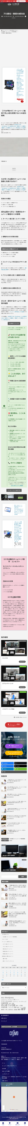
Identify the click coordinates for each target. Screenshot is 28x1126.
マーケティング (22, 1001)
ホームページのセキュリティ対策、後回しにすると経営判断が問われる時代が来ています (16, 802)
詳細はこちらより (21, 1)
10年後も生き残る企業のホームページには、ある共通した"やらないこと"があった (16, 809)
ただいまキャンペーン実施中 (17, 485)
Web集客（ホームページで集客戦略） (18, 838)
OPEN (14, 170)
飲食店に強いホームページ (8, 953)
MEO (2, 998)
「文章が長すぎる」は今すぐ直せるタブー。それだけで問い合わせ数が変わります (16, 780)
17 (3, 974)
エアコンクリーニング (7, 683)
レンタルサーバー (6, 1074)
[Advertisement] (14, 49)
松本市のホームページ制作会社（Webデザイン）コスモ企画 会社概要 (14, 1077)
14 (17, 972)
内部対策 (4, 1003)
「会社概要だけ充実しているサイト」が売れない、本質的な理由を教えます (16, 831)
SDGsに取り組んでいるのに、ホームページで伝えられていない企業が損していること (17, 787)
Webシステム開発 (6, 1071)
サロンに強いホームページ (8, 946)
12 (10, 972)
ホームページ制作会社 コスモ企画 (17, 311)
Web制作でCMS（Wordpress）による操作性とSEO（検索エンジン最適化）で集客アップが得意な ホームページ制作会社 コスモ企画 (13, 126)
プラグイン (15, 1001)
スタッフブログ (5, 939)
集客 (19, 1009)
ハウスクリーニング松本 (8, 709)
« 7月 (2, 980)
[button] (20, 717)
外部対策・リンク (7, 1007)
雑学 (11, 840)
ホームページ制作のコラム (7, 941)
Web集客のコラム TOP (14, 323)
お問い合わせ (4, 1018)
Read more (22, 661)
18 (6, 974)
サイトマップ (4, 1021)
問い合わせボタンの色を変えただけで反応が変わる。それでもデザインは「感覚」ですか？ (16, 816)
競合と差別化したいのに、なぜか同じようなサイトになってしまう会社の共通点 (16, 795)
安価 (15, 1007)
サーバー (17, 999)
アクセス (9, 1124)
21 (17, 974)
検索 (22, 877)
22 (21, 974)
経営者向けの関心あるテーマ (7, 956)
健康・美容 (5, 958)
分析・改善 (11, 1003)
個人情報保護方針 (5, 1015)
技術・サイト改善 (21, 1007)
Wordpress (9, 997)
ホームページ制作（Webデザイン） (9, 1065)
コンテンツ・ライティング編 (8, 999)
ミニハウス (5, 658)
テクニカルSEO (6, 1001)
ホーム (3, 1063)
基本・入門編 (19, 1005)
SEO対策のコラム (5, 934)
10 (3, 972)
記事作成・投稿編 (12, 1009)
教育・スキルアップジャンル (8, 961)
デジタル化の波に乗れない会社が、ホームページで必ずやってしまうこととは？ (16, 823)
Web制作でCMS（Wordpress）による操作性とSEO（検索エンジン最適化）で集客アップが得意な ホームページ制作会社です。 (14, 318)
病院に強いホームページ (7, 949)
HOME (3, 1124)
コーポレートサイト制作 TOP (14, 490)
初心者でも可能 (8, 1005)
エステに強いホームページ (8, 944)
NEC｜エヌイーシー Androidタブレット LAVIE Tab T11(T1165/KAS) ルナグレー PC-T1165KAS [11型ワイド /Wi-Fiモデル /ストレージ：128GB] (18, 509)
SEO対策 (4, 1068)
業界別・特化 (4, 1009)
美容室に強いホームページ (8, 951)
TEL (25, 1124)
